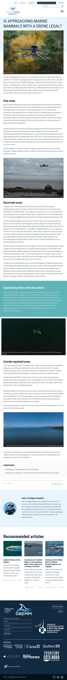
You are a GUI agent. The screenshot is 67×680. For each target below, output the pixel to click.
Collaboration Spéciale (29, 587)
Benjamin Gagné (7, 580)
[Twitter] (55, 484)
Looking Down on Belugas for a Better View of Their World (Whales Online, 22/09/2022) (32, 473)
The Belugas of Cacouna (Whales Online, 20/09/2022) (21, 469)
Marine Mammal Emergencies (46, 3)
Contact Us (23, 3)
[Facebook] (52, 484)
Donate (31, 3)
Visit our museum (57, 606)
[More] (62, 484)
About (16, 3)
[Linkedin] (58, 484)
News (4, 483)
